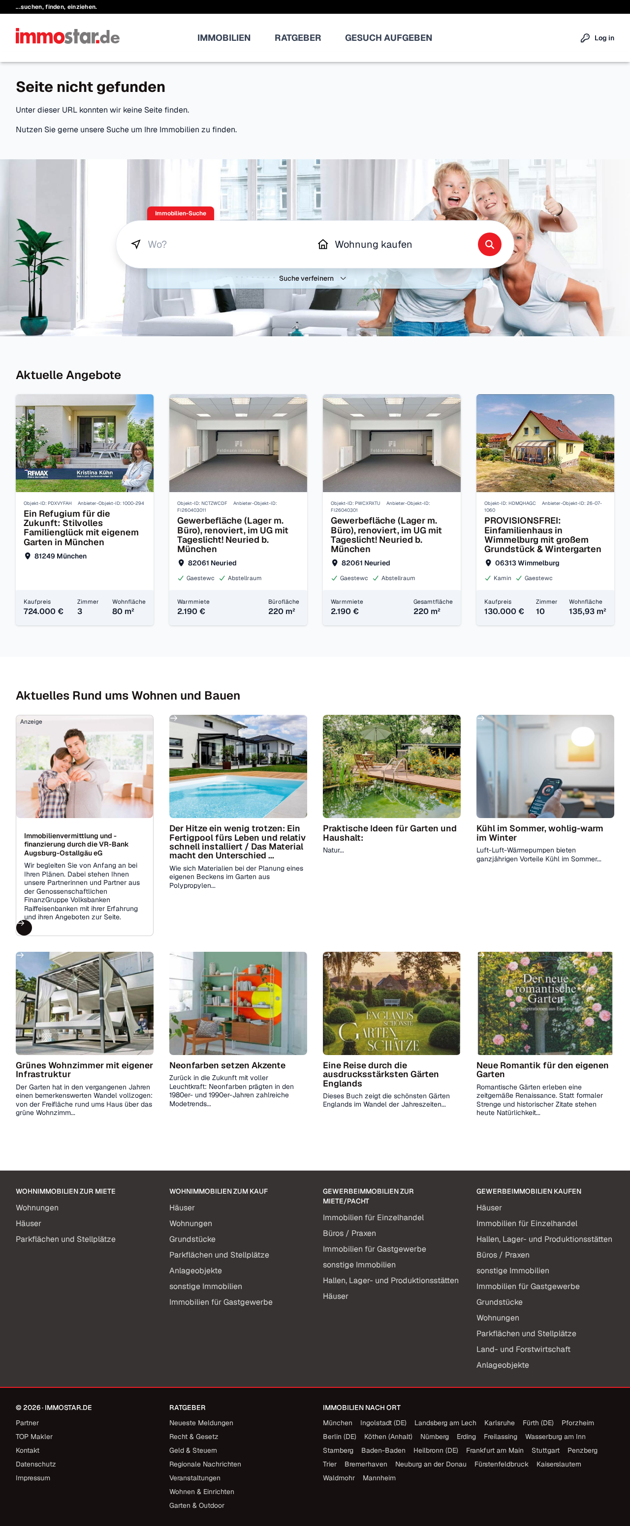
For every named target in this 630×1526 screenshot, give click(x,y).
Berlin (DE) (339, 1436)
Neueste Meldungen (201, 1422)
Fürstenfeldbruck (501, 1464)
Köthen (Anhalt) (388, 1436)
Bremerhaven (366, 1464)
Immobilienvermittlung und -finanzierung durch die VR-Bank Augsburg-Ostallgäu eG (76, 844)
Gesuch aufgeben (389, 37)
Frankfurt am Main (495, 1450)
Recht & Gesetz (194, 1436)
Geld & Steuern (193, 1450)
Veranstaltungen (194, 1477)
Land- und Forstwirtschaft (523, 1349)
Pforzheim (578, 1422)
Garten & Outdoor (196, 1505)
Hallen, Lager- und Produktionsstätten (391, 1280)
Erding (466, 1436)
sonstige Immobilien (205, 1286)
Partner (27, 1422)
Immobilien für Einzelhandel (373, 1217)
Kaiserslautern (558, 1464)
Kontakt (27, 1450)
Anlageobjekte (195, 1270)
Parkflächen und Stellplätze (66, 1239)
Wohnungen (37, 1208)
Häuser (28, 1223)
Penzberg (582, 1450)
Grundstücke (192, 1239)
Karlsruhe (499, 1422)
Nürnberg (434, 1436)
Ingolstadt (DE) (383, 1422)
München (337, 1422)
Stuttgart (546, 1450)
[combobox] (221, 244)
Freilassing (500, 1436)
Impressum (33, 1477)
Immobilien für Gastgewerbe (221, 1302)
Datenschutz (36, 1464)
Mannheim (379, 1477)
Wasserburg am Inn (555, 1436)
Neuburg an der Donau (431, 1464)
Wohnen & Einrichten (201, 1491)
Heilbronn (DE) (435, 1450)
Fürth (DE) (538, 1422)
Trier (330, 1464)
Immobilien (224, 37)
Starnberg (338, 1450)
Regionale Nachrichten (205, 1464)
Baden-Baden (383, 1450)
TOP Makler (34, 1436)
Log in (604, 37)
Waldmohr (339, 1477)
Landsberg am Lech (445, 1422)
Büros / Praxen (349, 1233)
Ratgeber (298, 37)
